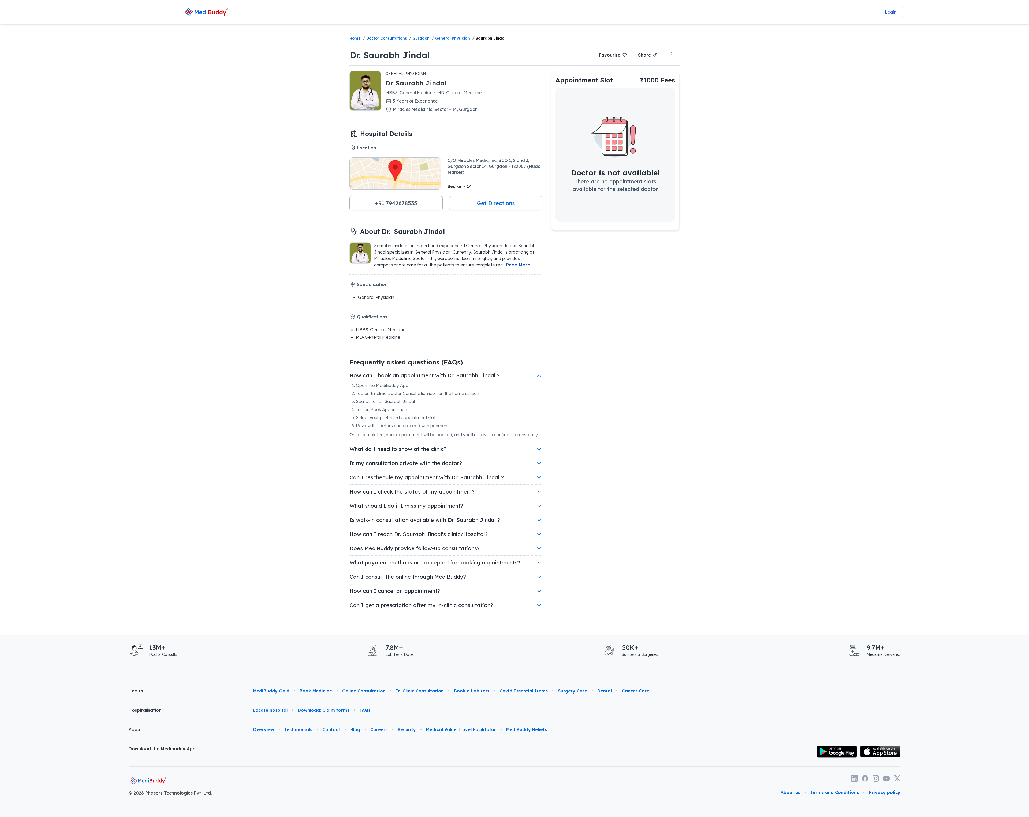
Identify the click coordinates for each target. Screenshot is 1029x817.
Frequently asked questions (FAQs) (406, 362)
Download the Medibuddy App (162, 748)
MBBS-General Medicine (381, 329)
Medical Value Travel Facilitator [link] (461, 729)
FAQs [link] (365, 710)
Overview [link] (263, 729)
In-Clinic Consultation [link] (420, 691)
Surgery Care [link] (572, 691)
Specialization (372, 284)
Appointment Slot (584, 80)
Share (644, 55)
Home (355, 38)
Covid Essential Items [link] (523, 691)
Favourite (609, 55)
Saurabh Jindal (491, 38)
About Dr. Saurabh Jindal (402, 231)
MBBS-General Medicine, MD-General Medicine (433, 92)
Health (136, 691)
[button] (396, 203)
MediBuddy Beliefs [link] (526, 729)
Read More (518, 265)
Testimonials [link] (298, 729)
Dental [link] (604, 691)
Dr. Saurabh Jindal (390, 55)
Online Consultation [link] (364, 691)
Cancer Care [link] (635, 691)
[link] (206, 12)
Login (891, 12)
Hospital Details (386, 134)
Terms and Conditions (834, 792)
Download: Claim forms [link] (323, 710)
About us (790, 792)
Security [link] (407, 729)
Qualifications (372, 316)
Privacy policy (884, 792)
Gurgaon (421, 38)
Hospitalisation (145, 710)
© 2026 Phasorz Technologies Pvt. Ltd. (170, 793)
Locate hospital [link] (270, 710)
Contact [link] (331, 729)
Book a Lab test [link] (471, 691)
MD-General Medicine (378, 337)
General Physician (452, 38)
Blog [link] (355, 729)
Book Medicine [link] (316, 691)
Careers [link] (378, 729)
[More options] (671, 55)
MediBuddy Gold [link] (271, 691)
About (135, 729)
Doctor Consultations (386, 38)
